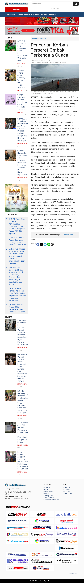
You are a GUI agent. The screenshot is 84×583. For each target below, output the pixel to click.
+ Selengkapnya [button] (72, 573)
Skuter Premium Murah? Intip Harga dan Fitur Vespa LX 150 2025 (22, 102)
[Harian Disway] (42, 514)
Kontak (46, 490)
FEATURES (43, 14)
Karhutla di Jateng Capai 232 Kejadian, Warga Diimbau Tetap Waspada (21, 79)
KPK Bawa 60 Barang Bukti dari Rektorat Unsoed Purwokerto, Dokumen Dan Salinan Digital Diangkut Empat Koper (14, 276)
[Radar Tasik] (67, 514)
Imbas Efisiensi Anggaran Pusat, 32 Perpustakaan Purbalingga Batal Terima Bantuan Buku (23, 460)
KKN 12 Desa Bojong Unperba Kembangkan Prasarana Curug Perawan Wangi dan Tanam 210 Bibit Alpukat (16, 226)
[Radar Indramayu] (42, 521)
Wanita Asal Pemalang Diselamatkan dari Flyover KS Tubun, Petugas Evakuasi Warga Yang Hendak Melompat (22, 130)
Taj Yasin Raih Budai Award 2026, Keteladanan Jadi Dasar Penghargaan (15, 308)
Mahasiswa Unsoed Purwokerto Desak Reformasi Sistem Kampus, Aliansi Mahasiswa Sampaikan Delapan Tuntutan (15, 256)
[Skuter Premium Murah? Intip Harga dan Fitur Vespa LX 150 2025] (10, 99)
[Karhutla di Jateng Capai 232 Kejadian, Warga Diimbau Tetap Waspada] (10, 75)
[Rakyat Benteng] (17, 568)
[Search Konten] (76, 4)
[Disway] (17, 514)
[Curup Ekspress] (42, 555)
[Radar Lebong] (42, 561)
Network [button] (16, 9)
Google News (68, 234)
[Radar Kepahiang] (17, 555)
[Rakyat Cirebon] (67, 521)
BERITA (20, 14)
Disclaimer (47, 487)
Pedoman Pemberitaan (51, 500)
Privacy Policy (48, 492)
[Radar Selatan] (42, 568)
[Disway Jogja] (67, 541)
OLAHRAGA (36, 14)
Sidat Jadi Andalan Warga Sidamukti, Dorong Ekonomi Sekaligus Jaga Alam (16, 241)
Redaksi (46, 494)
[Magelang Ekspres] (67, 534)
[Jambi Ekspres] (42, 528)
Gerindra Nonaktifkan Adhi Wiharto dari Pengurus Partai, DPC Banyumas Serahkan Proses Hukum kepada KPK (22, 162)
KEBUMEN (42, 38)
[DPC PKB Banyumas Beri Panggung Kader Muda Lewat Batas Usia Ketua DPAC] (10, 45)
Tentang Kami (48, 496)
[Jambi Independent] (17, 528)
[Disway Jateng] (42, 534)
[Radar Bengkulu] (17, 561)
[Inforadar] (67, 528)
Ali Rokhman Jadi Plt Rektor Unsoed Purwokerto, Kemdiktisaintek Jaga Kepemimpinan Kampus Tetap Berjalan (23, 432)
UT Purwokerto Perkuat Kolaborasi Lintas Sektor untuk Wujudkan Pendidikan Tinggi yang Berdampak (16, 294)
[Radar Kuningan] (17, 541)
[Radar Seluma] (67, 561)
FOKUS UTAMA (11, 14)
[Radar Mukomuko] (67, 555)
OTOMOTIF (27, 14)
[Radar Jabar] (67, 548)
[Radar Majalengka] (42, 541)
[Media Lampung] (17, 521)
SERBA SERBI (52, 14)
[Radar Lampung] (17, 534)
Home (34, 38)
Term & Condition (49, 498)
